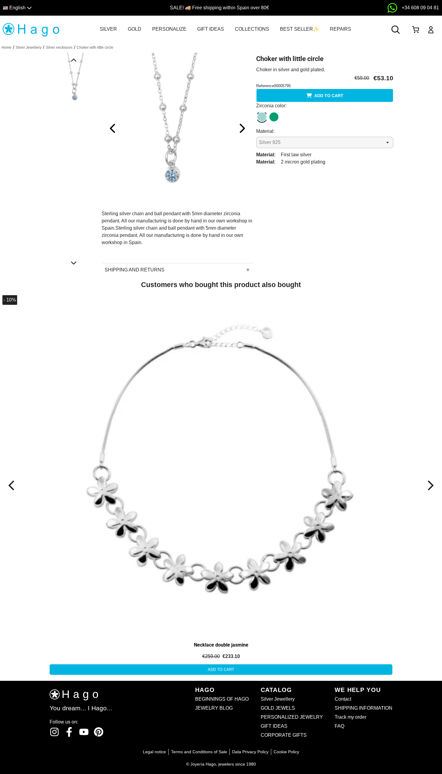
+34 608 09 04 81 (420, 7)
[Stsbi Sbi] (54, 732)
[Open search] (395, 29)
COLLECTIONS (252, 29)
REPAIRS (340, 29)
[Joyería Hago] (31, 29)
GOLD (134, 29)
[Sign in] (431, 29)
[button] (56, 8)
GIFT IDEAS (210, 29)
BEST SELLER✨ (299, 29)
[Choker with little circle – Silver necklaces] (177, 127)
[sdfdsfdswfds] (392, 8)
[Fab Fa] (98, 732)
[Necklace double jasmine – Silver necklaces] (221, 464)
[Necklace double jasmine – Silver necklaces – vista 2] (68, 360)
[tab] (108, 29)
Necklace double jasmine (221, 645)
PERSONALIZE (169, 29)
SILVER (108, 29)
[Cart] (415, 29)
